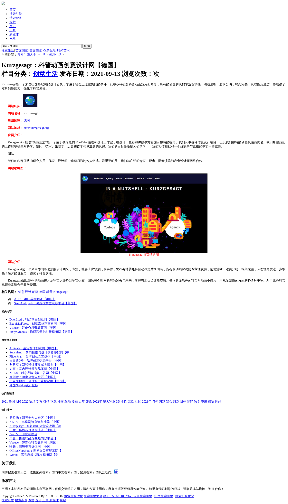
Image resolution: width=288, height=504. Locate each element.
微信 (46, 401)
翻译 (190, 401)
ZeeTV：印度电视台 (23, 434)
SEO (176, 401)
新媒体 (14, 34)
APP (18, 401)
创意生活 (49, 50)
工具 (12, 30)
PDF (162, 401)
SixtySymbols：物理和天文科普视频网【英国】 (41, 331)
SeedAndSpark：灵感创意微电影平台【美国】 (45, 303)
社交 (60, 401)
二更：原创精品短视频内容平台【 (32, 438)
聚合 (169, 401)
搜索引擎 (15, 13)
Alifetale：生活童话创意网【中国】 (33, 348)
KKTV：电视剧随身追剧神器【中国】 (35, 422)
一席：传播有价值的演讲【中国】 (32, 430)
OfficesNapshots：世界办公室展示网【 (35, 450)
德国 (27, 120)
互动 (67, 401)
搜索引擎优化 (73, 496)
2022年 (97, 401)
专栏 (12, 22)
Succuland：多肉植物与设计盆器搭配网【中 (39, 352)
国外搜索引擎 (142, 496)
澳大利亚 (109, 401)
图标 (183, 401)
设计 (28, 292)
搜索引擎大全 (26, 54)
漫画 (75, 401)
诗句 (155, 401)
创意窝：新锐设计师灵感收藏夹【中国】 (37, 364)
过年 (82, 401)
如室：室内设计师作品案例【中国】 (34, 368)
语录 (32, 401)
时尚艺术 (63, 50)
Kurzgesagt (60, 292)
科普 (49, 292)
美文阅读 (35, 50)
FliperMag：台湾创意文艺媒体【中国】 (36, 356)
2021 (5, 401)
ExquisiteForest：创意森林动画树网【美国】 (39, 323)
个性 (124, 401)
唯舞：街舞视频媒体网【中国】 (31, 446)
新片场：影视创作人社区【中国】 (32, 417)
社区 (138, 401)
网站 (12, 38)
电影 (204, 401)
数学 (197, 401)
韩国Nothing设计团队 (23, 385)
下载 (53, 401)
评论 (89, 401)
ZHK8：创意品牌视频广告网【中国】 (35, 373)
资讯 (12, 26)
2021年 (146, 401)
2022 (25, 401)
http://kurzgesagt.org (36, 127)
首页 (12, 9)
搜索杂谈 (15, 18)
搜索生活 (8, 50)
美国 (12, 401)
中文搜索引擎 (163, 496)
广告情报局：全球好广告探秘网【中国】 (37, 381)
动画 (35, 292)
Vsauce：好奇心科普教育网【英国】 (34, 327)
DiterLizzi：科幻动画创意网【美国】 (34, 319)
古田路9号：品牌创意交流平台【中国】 (36, 360)
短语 (211, 401)
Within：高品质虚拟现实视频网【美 (33, 454)
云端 (131, 401)
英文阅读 (21, 50)
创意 (21, 292)
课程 (39, 401)
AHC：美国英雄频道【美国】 (34, 299)
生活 (42, 54)
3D (118, 401)
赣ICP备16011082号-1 (118, 496)
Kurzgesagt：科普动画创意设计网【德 (35, 426)
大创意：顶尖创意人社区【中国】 (32, 377)
